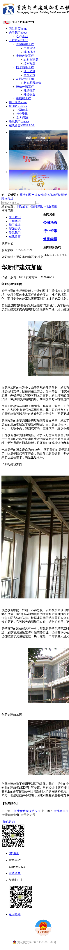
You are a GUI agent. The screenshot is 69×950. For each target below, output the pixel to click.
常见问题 (22, 117)
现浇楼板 (49, 194)
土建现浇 (29, 48)
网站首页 (18, 28)
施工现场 (18, 102)
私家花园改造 (32, 82)
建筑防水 (29, 75)
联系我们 (19, 121)
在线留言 (22, 125)
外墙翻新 (29, 90)
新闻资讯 (18, 106)
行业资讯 (22, 113)
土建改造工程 (25, 55)
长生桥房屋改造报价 (27, 811)
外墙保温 (29, 94)
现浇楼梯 (29, 51)
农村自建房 (31, 59)
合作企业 (22, 36)
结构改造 (29, 63)
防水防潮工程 (25, 67)
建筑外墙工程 (25, 86)
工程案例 (18, 40)
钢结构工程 (23, 98)
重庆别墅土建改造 (31, 194)
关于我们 (18, 32)
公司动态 (22, 109)
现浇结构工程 (25, 44)
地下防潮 (29, 71)
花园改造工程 (25, 79)
